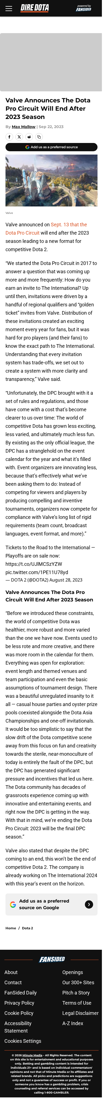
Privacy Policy (19, 1003)
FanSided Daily (20, 993)
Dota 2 (27, 928)
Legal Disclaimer (80, 1013)
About (11, 972)
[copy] (39, 137)
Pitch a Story (76, 993)
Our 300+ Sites (78, 982)
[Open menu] (8, 8)
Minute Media (32, 1055)
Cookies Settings (22, 1041)
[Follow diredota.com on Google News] (89, 904)
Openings (72, 972)
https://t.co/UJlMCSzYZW (33, 564)
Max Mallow (23, 126)
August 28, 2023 (65, 580)
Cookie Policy (19, 1013)
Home (10, 928)
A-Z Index (72, 1023)
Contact (13, 982)
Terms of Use (76, 1003)
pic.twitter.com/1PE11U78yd (36, 572)
